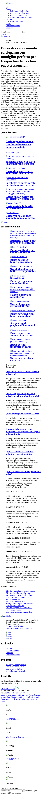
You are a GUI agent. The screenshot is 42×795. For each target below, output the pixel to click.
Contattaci (9, 28)
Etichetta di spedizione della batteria (19, 593)
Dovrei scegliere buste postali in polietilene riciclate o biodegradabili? (23, 394)
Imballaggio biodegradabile (20, 11)
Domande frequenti (13, 26)
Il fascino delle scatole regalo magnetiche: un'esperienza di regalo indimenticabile (23, 431)
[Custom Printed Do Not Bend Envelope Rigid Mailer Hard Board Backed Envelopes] (20, 330)
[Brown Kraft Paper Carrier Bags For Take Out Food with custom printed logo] (15, 168)
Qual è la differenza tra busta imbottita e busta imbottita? (19, 452)
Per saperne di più (12, 152)
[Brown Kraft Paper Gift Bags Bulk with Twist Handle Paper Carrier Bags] (21, 159)
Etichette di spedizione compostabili (19, 608)
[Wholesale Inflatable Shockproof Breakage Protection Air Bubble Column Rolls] (21, 266)
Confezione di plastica (18, 15)
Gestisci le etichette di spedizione (18, 597)
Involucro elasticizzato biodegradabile (19, 595)
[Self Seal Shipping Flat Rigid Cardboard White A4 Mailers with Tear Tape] (18, 257)
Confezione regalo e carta (19, 13)
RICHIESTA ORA (8, 689)
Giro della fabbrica (17, 22)
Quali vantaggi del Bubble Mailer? (22, 413)
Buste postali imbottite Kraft (22, 695)
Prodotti (8, 9)
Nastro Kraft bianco (13, 599)
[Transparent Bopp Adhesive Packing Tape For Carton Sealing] (23, 292)
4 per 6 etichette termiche (15, 606)
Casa (7, 7)
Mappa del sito (12, 693)
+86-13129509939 (16, 626)
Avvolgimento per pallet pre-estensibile (20, 604)
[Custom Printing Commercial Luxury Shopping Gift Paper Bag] (21, 180)
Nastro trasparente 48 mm (15, 601)
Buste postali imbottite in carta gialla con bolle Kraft (23, 346)
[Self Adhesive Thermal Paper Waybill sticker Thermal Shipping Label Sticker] (23, 238)
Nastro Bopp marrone (14, 610)
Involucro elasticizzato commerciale (19, 612)
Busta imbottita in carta (19, 697)
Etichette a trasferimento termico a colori (20, 591)
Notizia (8, 24)
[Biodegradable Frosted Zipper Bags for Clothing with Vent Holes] (23, 355)
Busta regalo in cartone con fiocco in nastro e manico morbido (19, 144)
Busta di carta (6, 695)
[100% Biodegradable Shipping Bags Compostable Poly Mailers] (22, 311)
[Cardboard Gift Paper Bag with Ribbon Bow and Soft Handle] (15, 137)
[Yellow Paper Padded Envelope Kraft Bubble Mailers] (23, 342)
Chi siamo (9, 19)
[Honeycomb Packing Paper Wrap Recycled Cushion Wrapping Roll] (21, 194)
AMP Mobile (24, 693)
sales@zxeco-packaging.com (19, 628)
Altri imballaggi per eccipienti (21, 17)
